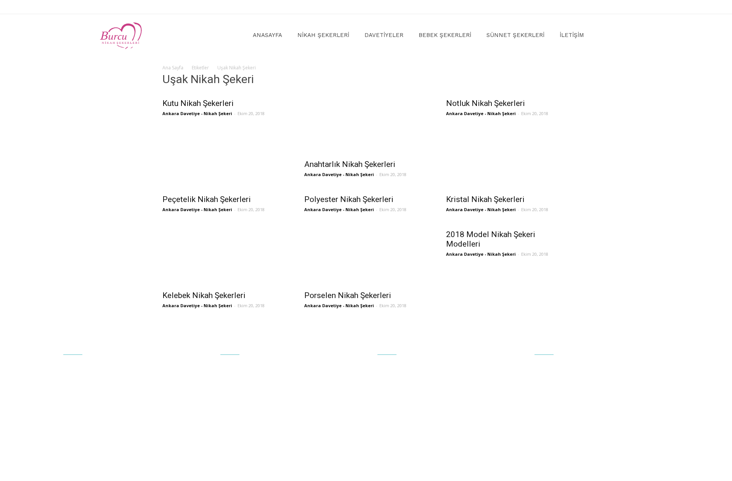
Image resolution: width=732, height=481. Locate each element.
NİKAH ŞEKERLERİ (323, 35)
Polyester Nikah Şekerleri (348, 199)
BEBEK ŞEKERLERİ (445, 35)
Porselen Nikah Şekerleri (347, 295)
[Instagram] (627, 7)
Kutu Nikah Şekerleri (198, 103)
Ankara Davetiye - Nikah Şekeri (197, 113)
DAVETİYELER (383, 35)
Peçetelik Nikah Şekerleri (206, 199)
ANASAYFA (267, 35)
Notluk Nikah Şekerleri (485, 103)
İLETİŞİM (572, 35)
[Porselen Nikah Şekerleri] (366, 255)
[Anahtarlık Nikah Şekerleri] (366, 124)
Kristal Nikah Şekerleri (485, 199)
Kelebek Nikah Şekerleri (204, 295)
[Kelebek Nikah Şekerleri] (224, 255)
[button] (624, 35)
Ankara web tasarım (434, 470)
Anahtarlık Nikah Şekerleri (349, 164)
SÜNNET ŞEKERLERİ (515, 35)
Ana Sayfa (172, 67)
